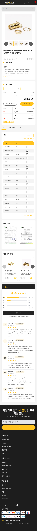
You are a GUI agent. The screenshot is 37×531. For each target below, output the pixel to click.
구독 (18, 428)
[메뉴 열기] (2, 3)
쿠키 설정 (26, 523)
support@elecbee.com (12, 520)
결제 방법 (4, 469)
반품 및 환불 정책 (6, 466)
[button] (23, 3)
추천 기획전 (5, 499)
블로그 (3, 453)
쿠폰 (3, 492)
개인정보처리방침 (6, 446)
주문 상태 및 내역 (6, 488)
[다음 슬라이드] (31, 44)
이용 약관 (4, 450)
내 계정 (4, 485)
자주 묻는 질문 (6, 476)
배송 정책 (4, 462)
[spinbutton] (12, 89)
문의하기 (4, 443)
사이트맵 (4, 495)
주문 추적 (4, 472)
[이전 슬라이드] (6, 44)
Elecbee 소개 (5, 439)
